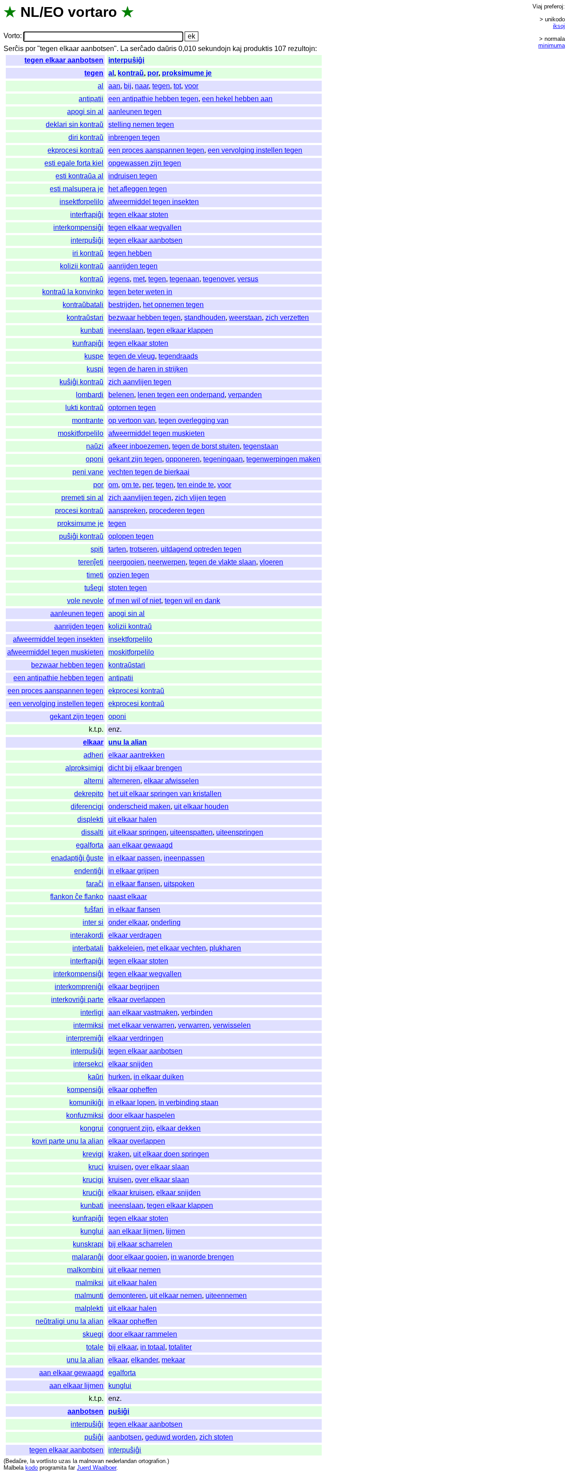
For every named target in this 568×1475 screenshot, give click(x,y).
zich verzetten (287, 317)
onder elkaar (127, 922)
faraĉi (94, 883)
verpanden (245, 394)
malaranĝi (87, 1257)
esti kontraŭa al (79, 176)
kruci (95, 1167)
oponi (94, 459)
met (139, 279)
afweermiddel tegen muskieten (156, 433)
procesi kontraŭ (79, 510)
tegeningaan (223, 459)
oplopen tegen (131, 536)
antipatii (91, 99)
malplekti (89, 1308)
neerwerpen (166, 562)
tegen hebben (130, 253)
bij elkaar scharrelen (140, 1244)
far (71, 1467)
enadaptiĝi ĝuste (77, 858)
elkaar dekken (178, 1128)
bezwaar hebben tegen (144, 317)
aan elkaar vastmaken (143, 1012)
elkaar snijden (130, 1064)
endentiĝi (88, 871)
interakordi (86, 935)
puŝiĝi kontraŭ (81, 536)
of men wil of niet (134, 600)
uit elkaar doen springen (171, 1154)
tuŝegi (93, 588)
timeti (95, 575)
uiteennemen (226, 1295)
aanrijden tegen (133, 266)
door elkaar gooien (137, 1257)
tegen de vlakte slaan (222, 562)
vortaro (92, 12)
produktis (258, 48)
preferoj (553, 6)
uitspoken (179, 883)
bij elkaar (122, 1347)
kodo (31, 1467)
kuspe (93, 356)
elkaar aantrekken (136, 755)
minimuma (551, 45)
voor (191, 86)
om (113, 485)
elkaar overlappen (136, 999)
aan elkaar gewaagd (140, 845)
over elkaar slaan (162, 1167)
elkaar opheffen (132, 1089)
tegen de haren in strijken (148, 369)
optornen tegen (132, 407)
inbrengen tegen (134, 137)
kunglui (91, 1231)
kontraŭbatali (83, 304)
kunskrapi (88, 1244)
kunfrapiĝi (87, 343)
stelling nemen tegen (141, 124)
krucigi (93, 1179)
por (30, 48)
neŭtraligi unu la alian (69, 1321)
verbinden (197, 1012)
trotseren (143, 549)
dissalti (92, 832)
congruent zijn (130, 1128)
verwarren (193, 1025)
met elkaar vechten (176, 948)
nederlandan (121, 1461)
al (111, 73)
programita (53, 1467)
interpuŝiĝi (126, 60)
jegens (119, 279)
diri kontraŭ (85, 137)
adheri (93, 755)
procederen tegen (177, 510)
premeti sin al (82, 497)
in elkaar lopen (131, 1102)
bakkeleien (125, 948)
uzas (65, 1461)
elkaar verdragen (135, 935)
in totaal (152, 1347)
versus (247, 279)
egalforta (89, 845)
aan (114, 86)
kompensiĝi (85, 1089)
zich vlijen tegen (200, 497)
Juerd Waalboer (96, 1467)
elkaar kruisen (130, 1192)
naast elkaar (127, 896)
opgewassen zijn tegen (144, 163)
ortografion (152, 1461)
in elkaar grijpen (133, 871)
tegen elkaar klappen (180, 330)
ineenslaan (125, 330)
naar (142, 86)
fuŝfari (93, 909)
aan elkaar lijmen (135, 1231)
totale (94, 1347)
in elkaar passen (134, 858)
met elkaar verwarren (141, 1025)
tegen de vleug (131, 356)
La (124, 48)
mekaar (173, 1360)
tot (177, 86)
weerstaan (245, 317)
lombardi (89, 394)
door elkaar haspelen (141, 1115)
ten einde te (195, 485)
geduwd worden (170, 1437)
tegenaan (184, 279)
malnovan (91, 1461)
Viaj (537, 6)
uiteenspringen (239, 832)
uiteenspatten (191, 832)
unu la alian (127, 742)
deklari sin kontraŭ (74, 124)
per (147, 485)
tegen (93, 73)
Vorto (12, 36)
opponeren (183, 459)
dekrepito (88, 793)
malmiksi (89, 1282)
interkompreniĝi (79, 986)
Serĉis (14, 48)
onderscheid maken (139, 806)
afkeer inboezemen (138, 446)
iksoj (559, 26)
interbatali (87, 948)
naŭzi (94, 446)
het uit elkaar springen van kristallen (164, 793)
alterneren (124, 781)
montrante (87, 420)
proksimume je (187, 73)
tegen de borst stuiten (206, 446)
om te (130, 485)
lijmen (175, 1231)
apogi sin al (85, 111)
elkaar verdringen (135, 1038)
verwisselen (232, 1025)
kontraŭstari (85, 317)
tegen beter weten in (140, 292)
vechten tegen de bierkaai (148, 472)
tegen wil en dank (192, 600)
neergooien (126, 562)
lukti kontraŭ (84, 407)
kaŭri (95, 1077)
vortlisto (46, 1461)
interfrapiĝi (86, 214)
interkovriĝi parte (77, 999)
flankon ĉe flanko (76, 896)
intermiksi (88, 1025)
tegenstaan (260, 446)
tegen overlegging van (193, 420)
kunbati (91, 330)
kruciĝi (93, 1192)
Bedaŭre (16, 1461)
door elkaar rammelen (142, 1334)
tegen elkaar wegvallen (144, 227)
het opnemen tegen (173, 304)
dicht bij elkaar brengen (145, 768)
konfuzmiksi (84, 1115)
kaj (237, 48)
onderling (166, 922)
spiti (97, 549)
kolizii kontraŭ (81, 266)
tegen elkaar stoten (138, 214)
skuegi (93, 1334)
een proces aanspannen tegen (156, 150)
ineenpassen (184, 858)
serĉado (142, 48)
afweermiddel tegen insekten (153, 201)
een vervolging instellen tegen (255, 150)
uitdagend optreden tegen (201, 549)
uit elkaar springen (137, 832)
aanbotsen (85, 1411)
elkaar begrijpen (133, 986)
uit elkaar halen (132, 819)
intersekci (88, 1064)
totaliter (180, 1347)
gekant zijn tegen (135, 459)
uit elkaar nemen (134, 1270)
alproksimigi (84, 768)
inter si (93, 922)
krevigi (93, 1154)
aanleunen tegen (135, 111)
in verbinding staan (188, 1102)
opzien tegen (128, 575)
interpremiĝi (84, 1038)
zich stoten (216, 1437)
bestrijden (123, 304)
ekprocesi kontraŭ (75, 150)
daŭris (167, 48)
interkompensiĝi (78, 227)
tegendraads (178, 356)
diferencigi (87, 806)
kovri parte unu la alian (67, 1141)
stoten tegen (127, 588)
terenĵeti (90, 562)
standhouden (204, 317)
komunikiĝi (86, 1102)
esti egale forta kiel (73, 163)
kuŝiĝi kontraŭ (81, 382)
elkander (144, 1360)
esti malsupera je (76, 189)
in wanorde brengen (202, 1257)
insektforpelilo (81, 201)
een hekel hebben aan (237, 99)
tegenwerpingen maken (283, 459)
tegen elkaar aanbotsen (63, 60)
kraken (119, 1154)
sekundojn (214, 48)
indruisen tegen (132, 176)
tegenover (218, 279)
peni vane (87, 472)
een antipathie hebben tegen (153, 99)
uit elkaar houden (201, 806)
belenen (121, 394)
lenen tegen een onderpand (181, 394)
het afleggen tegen (137, 189)
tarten (117, 549)
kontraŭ (131, 73)
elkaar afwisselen (171, 781)
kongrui (91, 1128)
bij (127, 86)
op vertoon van (131, 420)
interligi (91, 1012)
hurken (119, 1077)
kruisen (119, 1167)
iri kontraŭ (87, 253)
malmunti (89, 1295)
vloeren (271, 562)
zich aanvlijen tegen (139, 382)
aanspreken (127, 510)
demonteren (127, 1295)
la (32, 1461)
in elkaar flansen (134, 883)
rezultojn (301, 48)
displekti (90, 819)
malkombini (85, 1270)
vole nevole (85, 600)
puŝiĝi (118, 1411)
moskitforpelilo (80, 433)
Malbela (14, 1467)
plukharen (225, 948)
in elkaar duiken (159, 1077)
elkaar (93, 742)
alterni (93, 781)
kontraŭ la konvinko (72, 292)
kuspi (95, 369)
